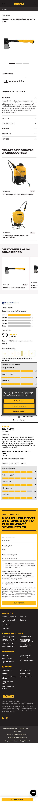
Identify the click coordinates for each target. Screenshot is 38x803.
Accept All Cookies (18, 411)
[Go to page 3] (26, 63)
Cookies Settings (19, 401)
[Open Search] (34, 4)
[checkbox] (3, 565)
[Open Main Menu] (3, 4)
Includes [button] (5, 129)
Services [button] (5, 139)
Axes (5, 9)
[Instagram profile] (7, 718)
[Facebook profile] (3, 718)
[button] (19, 78)
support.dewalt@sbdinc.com (24, 593)
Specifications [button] (8, 123)
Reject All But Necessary (19, 406)
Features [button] (5, 118)
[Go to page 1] (12, 63)
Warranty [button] (6, 134)
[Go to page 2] (19, 63)
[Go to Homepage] (19, 3)
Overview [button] (6, 98)
